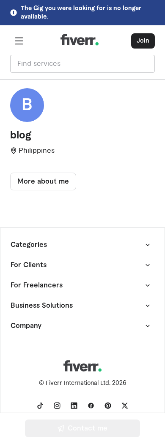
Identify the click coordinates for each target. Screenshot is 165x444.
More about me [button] (43, 181)
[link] (40, 405)
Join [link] (143, 41)
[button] (19, 41)
